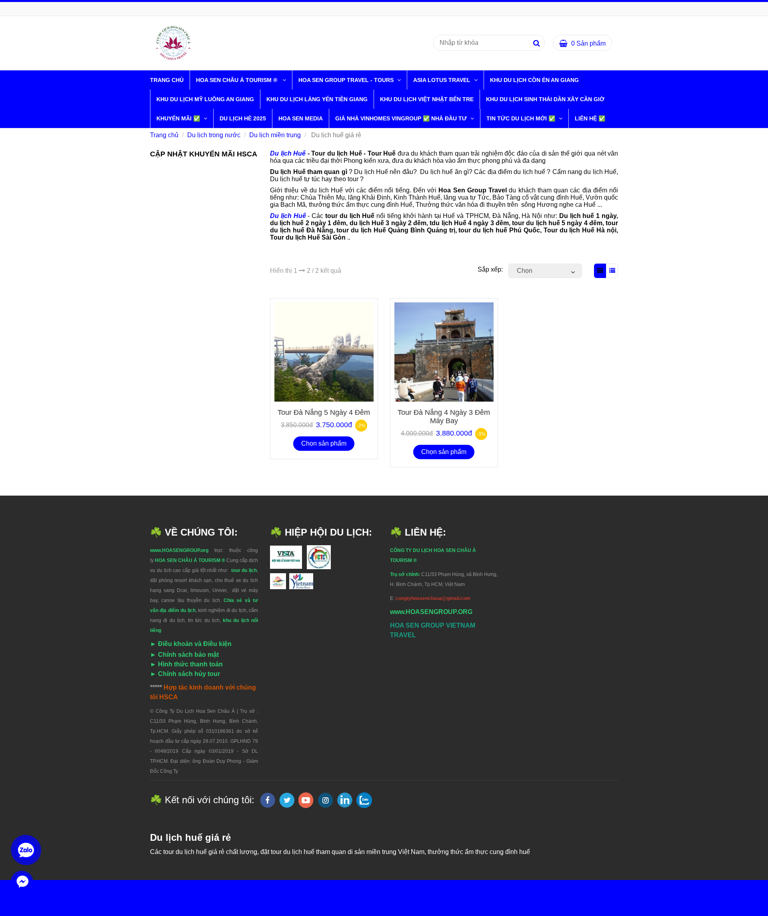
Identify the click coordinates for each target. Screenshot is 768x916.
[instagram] (325, 800)
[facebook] (267, 800)
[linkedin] (344, 800)
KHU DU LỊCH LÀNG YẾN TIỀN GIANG (317, 99)
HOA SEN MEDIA (300, 118)
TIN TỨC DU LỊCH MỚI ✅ (521, 118)
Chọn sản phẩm (323, 443)
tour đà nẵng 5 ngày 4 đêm (324, 412)
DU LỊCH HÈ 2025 (243, 118)
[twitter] (286, 800)
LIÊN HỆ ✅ (590, 118)
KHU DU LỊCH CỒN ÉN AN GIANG (534, 80)
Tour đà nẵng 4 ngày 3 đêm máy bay (444, 416)
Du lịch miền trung (275, 135)
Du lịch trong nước (213, 135)
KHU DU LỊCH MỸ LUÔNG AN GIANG (205, 99)
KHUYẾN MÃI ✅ (179, 118)
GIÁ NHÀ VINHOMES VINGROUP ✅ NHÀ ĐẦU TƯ (401, 118)
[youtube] (306, 800)
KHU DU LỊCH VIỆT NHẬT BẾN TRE (427, 99)
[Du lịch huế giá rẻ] (173, 42)
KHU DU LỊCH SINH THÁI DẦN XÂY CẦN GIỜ (545, 99)
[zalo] (364, 800)
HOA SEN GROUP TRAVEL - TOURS (346, 80)
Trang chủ (167, 80)
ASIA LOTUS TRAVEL (442, 80)
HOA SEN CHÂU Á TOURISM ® (238, 80)
